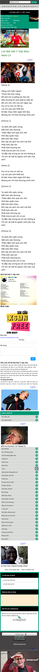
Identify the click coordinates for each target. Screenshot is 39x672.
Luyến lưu (5, 459)
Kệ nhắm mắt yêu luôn (8, 512)
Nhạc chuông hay (27, 569)
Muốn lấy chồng (6, 495)
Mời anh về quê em (7, 505)
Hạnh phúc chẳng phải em (10, 472)
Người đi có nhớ (6, 525)
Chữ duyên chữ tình (8, 475)
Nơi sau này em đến (8, 482)
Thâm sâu (5, 479)
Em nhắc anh (6, 417)
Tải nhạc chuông (19, 639)
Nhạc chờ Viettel (19, 637)
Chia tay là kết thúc (7, 532)
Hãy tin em (5, 462)
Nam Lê (15, 16)
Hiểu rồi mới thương (8, 502)
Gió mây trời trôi (6, 420)
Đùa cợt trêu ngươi (7, 522)
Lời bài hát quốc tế (8, 584)
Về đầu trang (19, 634)
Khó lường (5, 492)
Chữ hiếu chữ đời (7, 489)
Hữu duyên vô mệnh (8, 499)
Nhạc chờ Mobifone (12, 569)
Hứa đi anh (5, 519)
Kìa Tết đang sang (7, 452)
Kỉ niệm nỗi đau (6, 485)
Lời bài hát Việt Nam (9, 580)
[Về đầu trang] (37, 670)
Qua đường (5, 448)
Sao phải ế (5, 539)
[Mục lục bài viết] (37, 468)
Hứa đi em (5, 465)
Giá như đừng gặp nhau (9, 455)
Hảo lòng (4, 529)
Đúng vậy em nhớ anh (8, 515)
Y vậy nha (5, 509)
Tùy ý (3, 469)
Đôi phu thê (5, 535)
